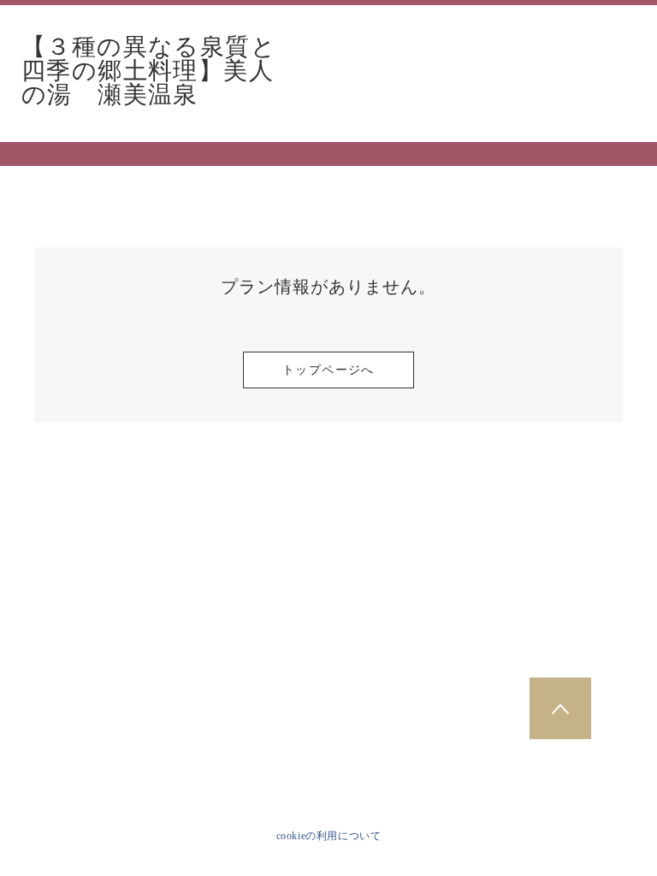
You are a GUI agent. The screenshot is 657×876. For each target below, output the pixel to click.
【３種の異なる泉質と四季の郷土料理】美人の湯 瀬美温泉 (148, 71)
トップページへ (328, 370)
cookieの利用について (329, 836)
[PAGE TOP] (560, 708)
